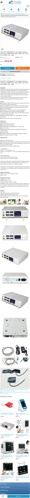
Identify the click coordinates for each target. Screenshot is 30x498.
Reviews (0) (8, 78)
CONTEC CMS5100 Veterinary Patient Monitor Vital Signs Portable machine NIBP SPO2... (22, 435)
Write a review (7, 58)
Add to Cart (18, 496)
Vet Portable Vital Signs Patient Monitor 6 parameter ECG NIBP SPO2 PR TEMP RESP (7, 456)
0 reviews (2, 58)
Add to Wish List (23, 68)
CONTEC (5, 57)
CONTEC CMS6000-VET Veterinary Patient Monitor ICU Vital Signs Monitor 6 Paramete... (7, 477)
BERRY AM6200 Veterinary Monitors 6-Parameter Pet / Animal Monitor (22, 414)
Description (3, 78)
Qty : (1, 64)
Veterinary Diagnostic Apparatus (9, 13)
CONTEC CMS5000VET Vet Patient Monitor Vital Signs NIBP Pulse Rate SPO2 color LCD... (7, 435)
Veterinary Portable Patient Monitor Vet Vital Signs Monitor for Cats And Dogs (22, 477)
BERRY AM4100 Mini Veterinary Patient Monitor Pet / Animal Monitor (7, 414)
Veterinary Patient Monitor (20, 13)
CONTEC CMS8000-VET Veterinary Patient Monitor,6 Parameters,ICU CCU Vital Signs (22, 456)
